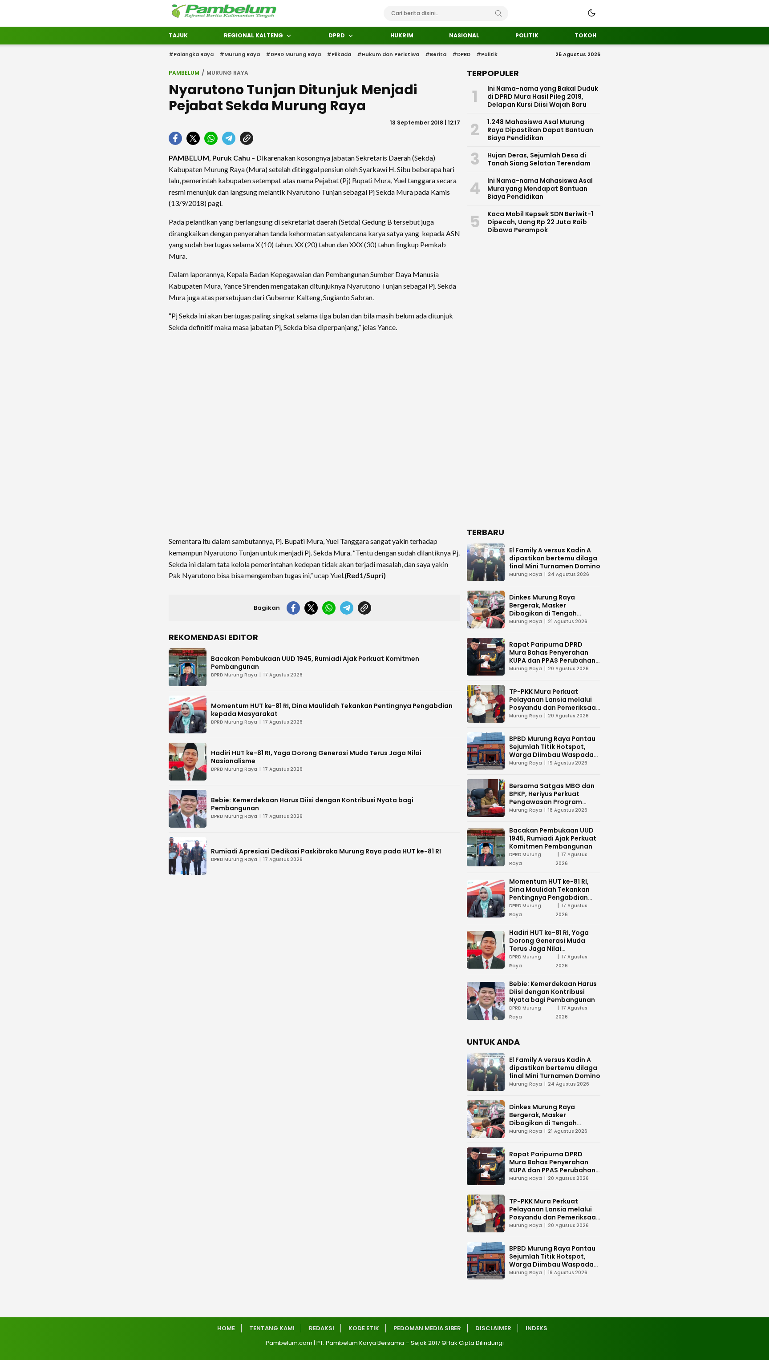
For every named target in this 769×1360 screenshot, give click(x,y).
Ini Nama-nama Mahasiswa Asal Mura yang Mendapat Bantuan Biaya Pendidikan (540, 188)
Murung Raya (227, 72)
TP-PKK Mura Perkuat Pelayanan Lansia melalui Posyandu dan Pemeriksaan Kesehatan (554, 703)
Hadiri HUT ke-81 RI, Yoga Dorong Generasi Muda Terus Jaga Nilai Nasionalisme (316, 756)
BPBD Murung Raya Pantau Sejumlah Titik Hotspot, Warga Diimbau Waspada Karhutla (552, 750)
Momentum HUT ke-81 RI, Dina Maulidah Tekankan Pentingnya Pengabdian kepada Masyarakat (332, 709)
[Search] (498, 13)
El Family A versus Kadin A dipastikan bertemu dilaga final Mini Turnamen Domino (554, 558)
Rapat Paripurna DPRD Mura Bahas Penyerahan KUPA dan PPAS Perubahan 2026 (552, 656)
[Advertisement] (314, 434)
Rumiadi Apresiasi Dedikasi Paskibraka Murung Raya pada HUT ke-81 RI (326, 851)
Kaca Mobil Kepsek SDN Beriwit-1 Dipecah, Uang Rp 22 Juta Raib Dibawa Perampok (540, 221)
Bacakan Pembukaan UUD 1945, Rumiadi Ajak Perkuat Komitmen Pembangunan (315, 662)
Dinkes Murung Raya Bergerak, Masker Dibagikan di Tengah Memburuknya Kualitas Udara (546, 613)
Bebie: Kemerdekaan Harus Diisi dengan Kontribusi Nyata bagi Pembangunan (312, 804)
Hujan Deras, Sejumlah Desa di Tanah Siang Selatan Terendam (539, 159)
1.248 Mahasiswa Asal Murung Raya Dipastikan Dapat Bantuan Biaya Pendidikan (540, 129)
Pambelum (184, 72)
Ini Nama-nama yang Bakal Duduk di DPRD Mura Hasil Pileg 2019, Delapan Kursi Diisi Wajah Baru (542, 96)
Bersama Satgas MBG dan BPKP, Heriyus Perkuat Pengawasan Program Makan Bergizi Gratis (552, 797)
